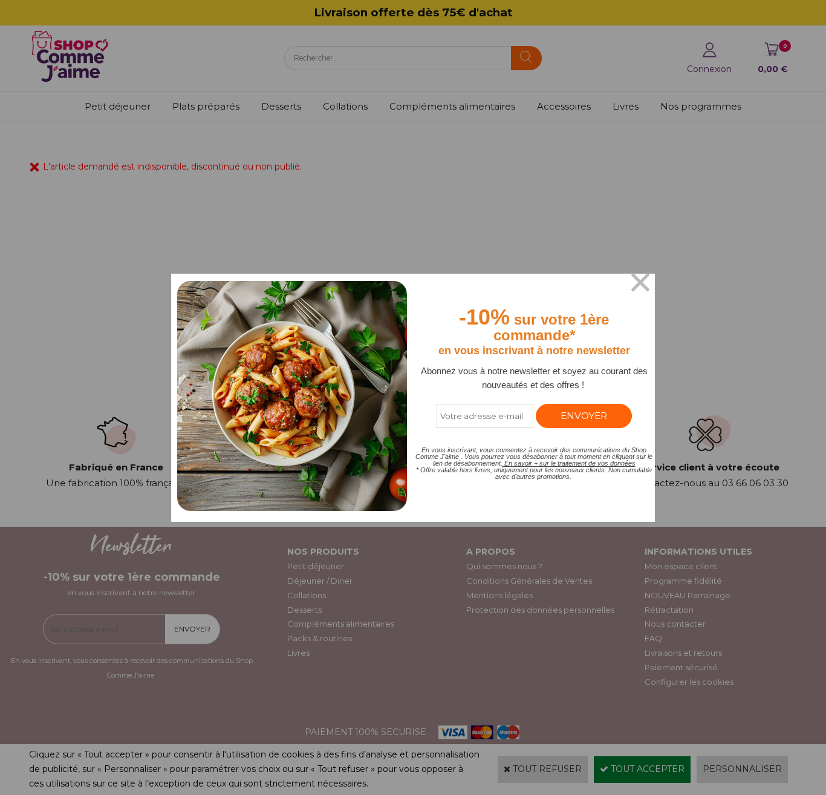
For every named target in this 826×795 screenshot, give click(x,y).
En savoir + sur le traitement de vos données (569, 463)
